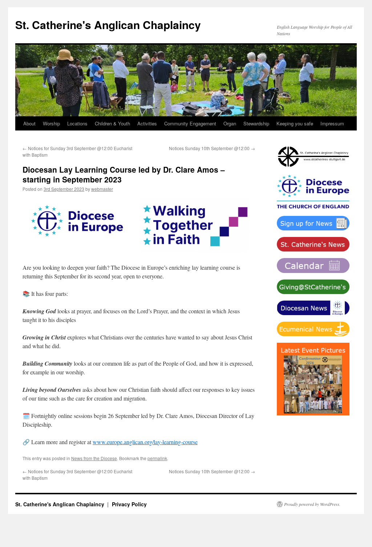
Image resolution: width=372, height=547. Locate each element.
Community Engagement (190, 123)
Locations (77, 123)
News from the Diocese (94, 458)
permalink (157, 458)
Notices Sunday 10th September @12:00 (212, 148)
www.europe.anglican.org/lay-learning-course (145, 442)
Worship (51, 123)
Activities (147, 123)
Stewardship (256, 123)
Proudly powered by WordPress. (312, 504)
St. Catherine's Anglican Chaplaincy (108, 24)
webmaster (102, 189)
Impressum (332, 123)
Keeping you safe (294, 123)
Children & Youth (112, 123)
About (29, 123)
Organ (229, 123)
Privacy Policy (129, 504)
